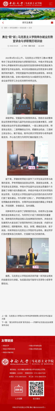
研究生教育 (14, 28)
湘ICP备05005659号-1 (37, 407)
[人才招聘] (18, 388)
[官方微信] (36, 388)
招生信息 (23, 28)
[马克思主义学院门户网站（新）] (22, 4)
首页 (5, 28)
